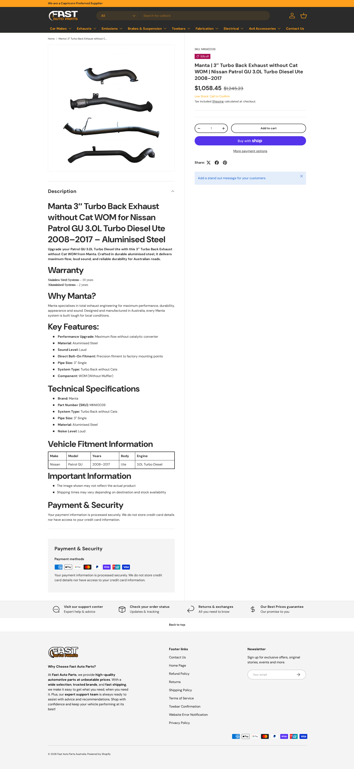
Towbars (179, 28)
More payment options (250, 151)
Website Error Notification (188, 714)
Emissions (110, 28)
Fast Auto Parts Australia (71, 754)
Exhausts (84, 28)
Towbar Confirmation (184, 706)
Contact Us (295, 28)
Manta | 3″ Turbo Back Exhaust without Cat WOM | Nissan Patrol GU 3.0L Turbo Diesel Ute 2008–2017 (83, 38)
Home (51, 38)
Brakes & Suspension (145, 28)
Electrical (231, 28)
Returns (175, 682)
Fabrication (205, 28)
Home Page (177, 665)
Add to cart (269, 128)
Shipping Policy (180, 690)
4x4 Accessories (262, 28)
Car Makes (58, 28)
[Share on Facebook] (217, 163)
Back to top (177, 624)
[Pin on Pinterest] (225, 163)
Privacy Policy (179, 723)
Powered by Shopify (99, 754)
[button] (303, 15)
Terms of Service (181, 698)
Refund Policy (179, 674)
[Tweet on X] (208, 163)
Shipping (218, 101)
